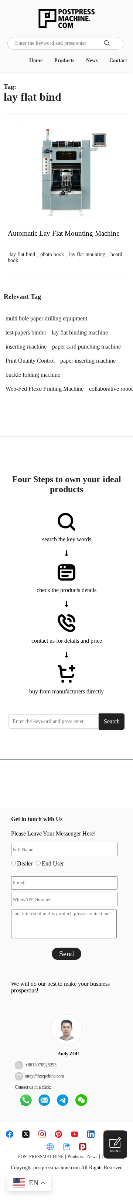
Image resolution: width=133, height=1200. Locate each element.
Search (112, 721)
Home (35, 60)
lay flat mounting (87, 254)
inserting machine (26, 346)
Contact (118, 60)
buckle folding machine (33, 375)
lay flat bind (22, 254)
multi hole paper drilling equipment (46, 318)
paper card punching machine (86, 346)
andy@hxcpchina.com (44, 1076)
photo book (52, 254)
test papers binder (26, 332)
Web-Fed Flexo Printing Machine (44, 389)
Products (64, 60)
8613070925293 (42, 1065)
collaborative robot (111, 389)
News (92, 60)
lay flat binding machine (80, 332)
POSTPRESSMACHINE (41, 1156)
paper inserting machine (88, 360)
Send (66, 953)
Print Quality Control (30, 360)
